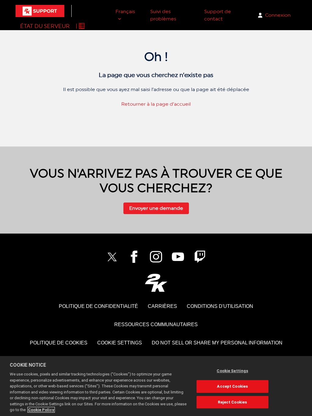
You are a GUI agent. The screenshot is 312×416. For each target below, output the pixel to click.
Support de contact (217, 15)
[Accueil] (40, 11)
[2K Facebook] (134, 257)
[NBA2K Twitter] (112, 257)
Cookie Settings (119, 342)
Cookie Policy (41, 409)
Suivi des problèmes (163, 15)
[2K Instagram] (156, 257)
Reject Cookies (232, 402)
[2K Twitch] (200, 257)
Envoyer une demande (156, 208)
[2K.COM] (156, 283)
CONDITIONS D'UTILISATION (220, 306)
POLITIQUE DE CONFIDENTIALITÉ (98, 306)
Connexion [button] (278, 15)
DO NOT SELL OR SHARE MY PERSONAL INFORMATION (217, 342)
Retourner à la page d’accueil (156, 104)
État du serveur (45, 26)
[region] (156, 386)
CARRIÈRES (162, 306)
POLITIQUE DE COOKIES (58, 342)
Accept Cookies (232, 386)
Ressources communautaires (156, 324)
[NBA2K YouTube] (178, 257)
